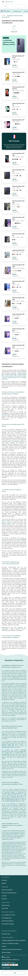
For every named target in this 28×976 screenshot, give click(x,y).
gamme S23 (19, 752)
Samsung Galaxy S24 (7, 747)
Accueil (3, 15)
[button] (13, 393)
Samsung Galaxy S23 (8, 745)
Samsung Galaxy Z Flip (8, 845)
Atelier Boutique (6, 414)
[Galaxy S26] (14, 43)
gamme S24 (6, 754)
